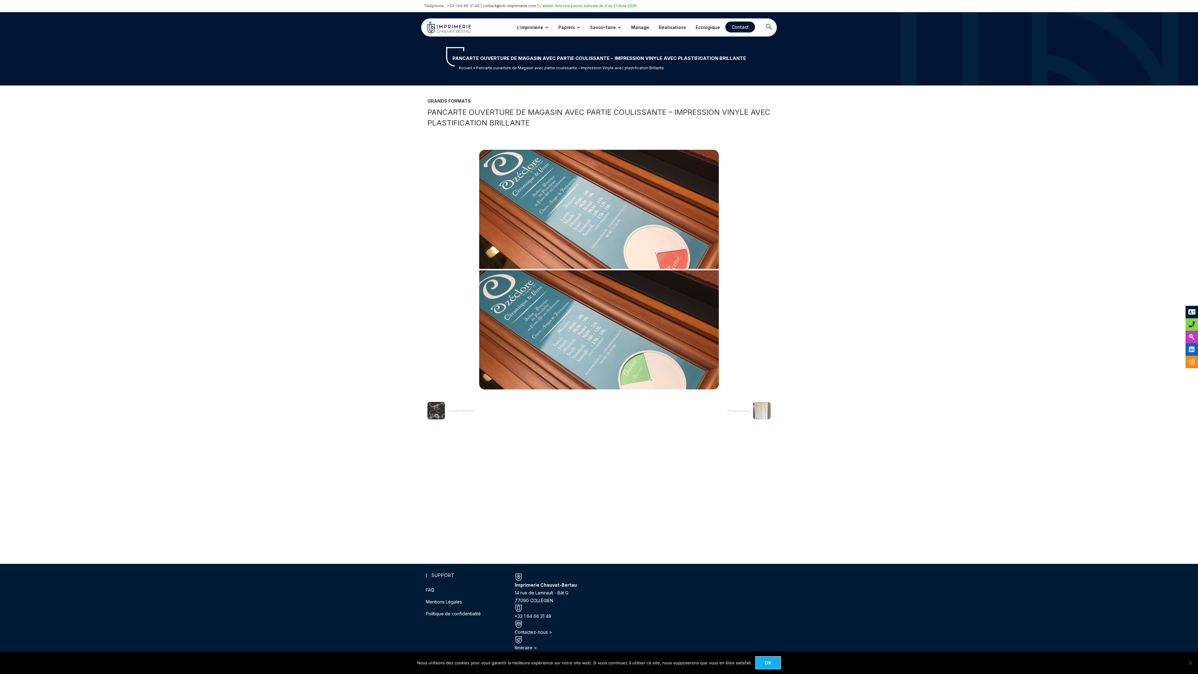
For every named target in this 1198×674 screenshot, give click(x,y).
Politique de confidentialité (453, 613)
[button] (769, 27)
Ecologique (708, 27)
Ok (768, 662)
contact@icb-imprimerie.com (509, 5)
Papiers (566, 27)
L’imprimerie (530, 27)
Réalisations (672, 27)
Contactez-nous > (533, 632)
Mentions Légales (444, 601)
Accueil (465, 68)
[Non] (1190, 663)
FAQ (430, 590)
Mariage (640, 27)
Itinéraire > (526, 647)
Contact (740, 27)
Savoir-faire (603, 27)
